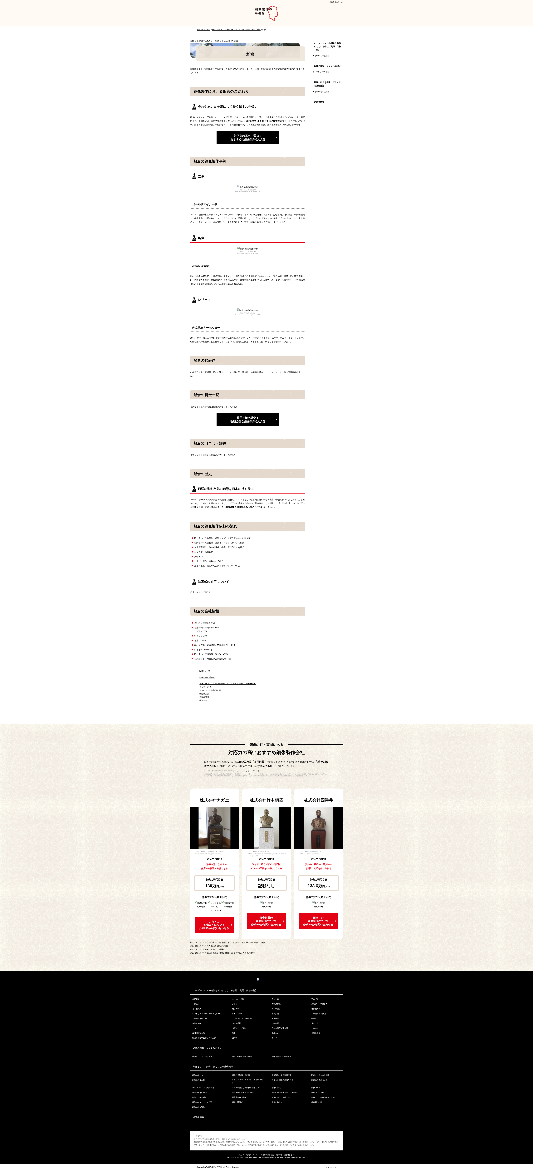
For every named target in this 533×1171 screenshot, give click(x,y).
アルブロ (315, 999)
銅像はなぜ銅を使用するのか (323, 1097)
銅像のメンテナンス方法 (202, 1102)
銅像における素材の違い (281, 1097)
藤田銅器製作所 (198, 1033)
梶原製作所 (315, 1009)
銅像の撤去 (276, 1088)
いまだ (234, 1004)
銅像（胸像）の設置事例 (281, 1056)
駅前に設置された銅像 (320, 1075)
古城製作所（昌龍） (319, 1014)
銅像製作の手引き (336, 2)
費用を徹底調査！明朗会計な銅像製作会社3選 (247, 419)
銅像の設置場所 (317, 1092)
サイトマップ (331, 1168)
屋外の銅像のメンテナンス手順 (284, 1092)
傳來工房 (315, 1023)
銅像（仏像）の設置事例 (242, 1056)
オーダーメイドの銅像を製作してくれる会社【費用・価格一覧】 (227, 684)
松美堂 (314, 1018)
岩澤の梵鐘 (276, 1004)
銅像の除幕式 (237, 1102)
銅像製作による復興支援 (281, 1075)
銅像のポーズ (197, 1075)
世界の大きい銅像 (199, 1092)
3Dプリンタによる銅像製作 (203, 1088)
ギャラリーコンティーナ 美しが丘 (206, 1014)
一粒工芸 (195, 1004)
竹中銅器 (275, 1023)
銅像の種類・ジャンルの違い (327, 66)
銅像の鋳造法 (277, 1102)
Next (237, 829)
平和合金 (275, 1033)
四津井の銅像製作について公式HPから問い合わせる (318, 921)
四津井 (234, 1038)
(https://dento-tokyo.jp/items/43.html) (247, 771)
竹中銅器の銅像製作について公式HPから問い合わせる (266, 921)
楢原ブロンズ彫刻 (239, 1028)
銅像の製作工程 (198, 1080)
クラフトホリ (237, 1014)
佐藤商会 (275, 1018)
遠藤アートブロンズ (319, 1004)
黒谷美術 (275, 1014)
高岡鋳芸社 (236, 1023)
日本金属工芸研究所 (280, 1028)
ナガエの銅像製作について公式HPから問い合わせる (214, 925)
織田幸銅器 (276, 1009)
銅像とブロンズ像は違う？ (203, 1056)
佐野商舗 (195, 999)
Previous (192, 829)
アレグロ (275, 999)
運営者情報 (319, 102)
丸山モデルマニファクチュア (204, 1038)
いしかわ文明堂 (238, 999)
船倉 (234, 1033)
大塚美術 (235, 1009)
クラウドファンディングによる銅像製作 (247, 1081)
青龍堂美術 (196, 1023)
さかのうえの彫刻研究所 (242, 1018)
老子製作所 (196, 1009)
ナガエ (195, 1028)
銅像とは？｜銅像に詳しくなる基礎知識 (327, 84)
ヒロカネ (315, 1028)
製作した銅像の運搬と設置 (282, 1080)
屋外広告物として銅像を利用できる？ (247, 1088)
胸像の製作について (319, 1080)
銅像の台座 (315, 1088)
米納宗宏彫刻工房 (199, 1018)
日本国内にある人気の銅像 (243, 1092)
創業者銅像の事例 (239, 1097)
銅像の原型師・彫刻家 (241, 1075)
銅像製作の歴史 (317, 1102)
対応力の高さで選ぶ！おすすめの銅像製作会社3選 (247, 137)
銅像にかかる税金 (199, 1097)
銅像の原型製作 (198, 1107)
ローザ (274, 1038)
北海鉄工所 (315, 1033)
